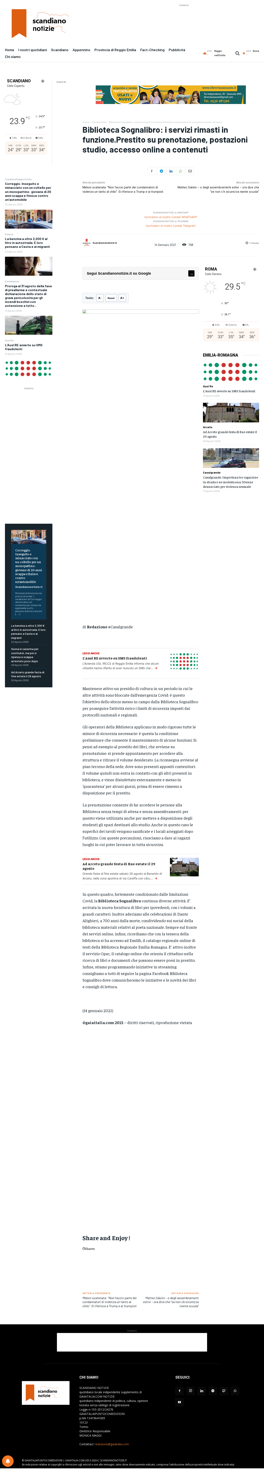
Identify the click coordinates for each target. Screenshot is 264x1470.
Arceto (207, 427)
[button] (237, 53)
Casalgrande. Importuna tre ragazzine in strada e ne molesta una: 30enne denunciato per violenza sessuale (230, 481)
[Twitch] (224, 1391)
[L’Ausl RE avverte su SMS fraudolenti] (28, 368)
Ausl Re (9, 340)
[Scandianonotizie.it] (87, 243)
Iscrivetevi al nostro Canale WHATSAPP (170, 217)
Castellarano (12, 281)
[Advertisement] (184, 16)
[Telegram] (161, 171)
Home (85, 122)
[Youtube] (179, 1402)
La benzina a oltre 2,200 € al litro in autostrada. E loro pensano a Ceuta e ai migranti (27, 242)
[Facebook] (152, 171)
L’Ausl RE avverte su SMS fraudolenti (23, 347)
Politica (9, 234)
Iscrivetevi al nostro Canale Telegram (171, 225)
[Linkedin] (171, 171)
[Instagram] (190, 1391)
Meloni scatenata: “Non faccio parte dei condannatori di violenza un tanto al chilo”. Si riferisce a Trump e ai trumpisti (109, 1302)
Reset (111, 298)
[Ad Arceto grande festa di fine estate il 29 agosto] (231, 412)
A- (100, 298)
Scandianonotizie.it (28, 586)
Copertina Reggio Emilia (18, 179)
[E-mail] (190, 171)
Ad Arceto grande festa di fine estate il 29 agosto (27, 674)
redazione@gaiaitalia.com (112, 1444)
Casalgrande (99, 122)
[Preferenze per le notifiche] (8, 1461)
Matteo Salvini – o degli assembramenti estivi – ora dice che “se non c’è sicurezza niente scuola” (171, 1302)
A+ (122, 298)
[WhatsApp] (180, 171)
